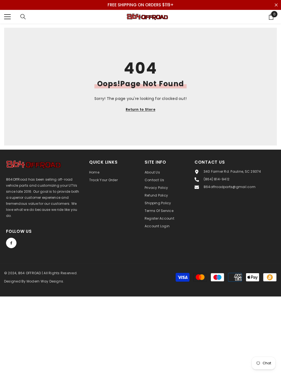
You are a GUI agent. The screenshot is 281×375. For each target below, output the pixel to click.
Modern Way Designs (45, 281)
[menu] (7, 16)
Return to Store (140, 109)
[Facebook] (11, 243)
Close (276, 5)
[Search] (23, 16)
